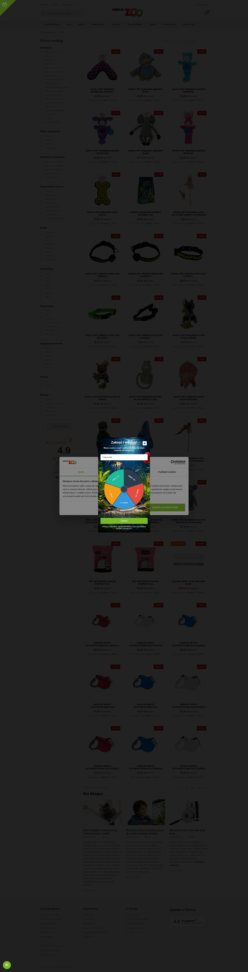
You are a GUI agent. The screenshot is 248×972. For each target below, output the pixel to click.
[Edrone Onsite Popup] (124, 486)
